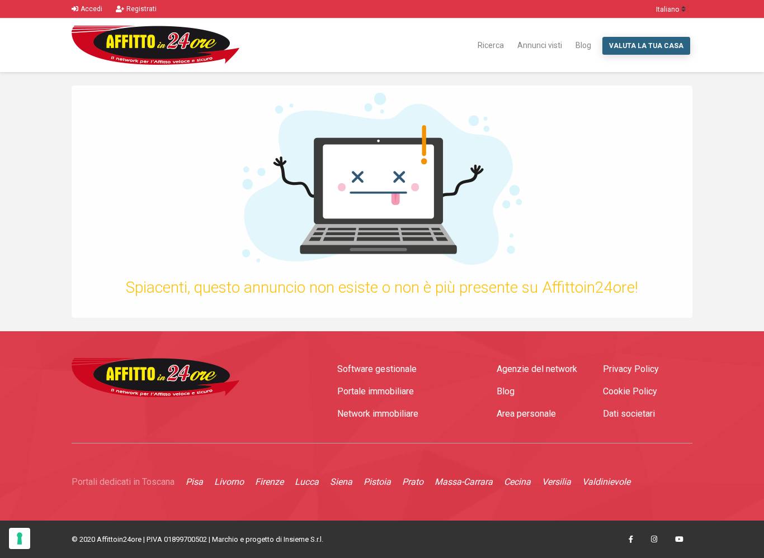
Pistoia (377, 481)
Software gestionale (377, 369)
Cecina (517, 481)
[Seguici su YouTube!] (679, 540)
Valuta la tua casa (646, 46)
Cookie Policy (630, 391)
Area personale (526, 413)
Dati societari (629, 413)
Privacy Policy (631, 369)
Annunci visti (539, 45)
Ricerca (491, 45)
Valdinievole (606, 481)
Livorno (229, 481)
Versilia (556, 481)
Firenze (269, 481)
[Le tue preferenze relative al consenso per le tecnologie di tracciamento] (19, 538)
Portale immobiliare (375, 391)
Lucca (307, 481)
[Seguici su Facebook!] (631, 540)
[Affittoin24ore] (155, 45)
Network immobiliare (377, 413)
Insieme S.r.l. (303, 539)
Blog (583, 45)
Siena (341, 481)
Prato (412, 481)
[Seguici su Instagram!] (654, 540)
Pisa (194, 481)
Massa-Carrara (464, 481)
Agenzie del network (537, 369)
